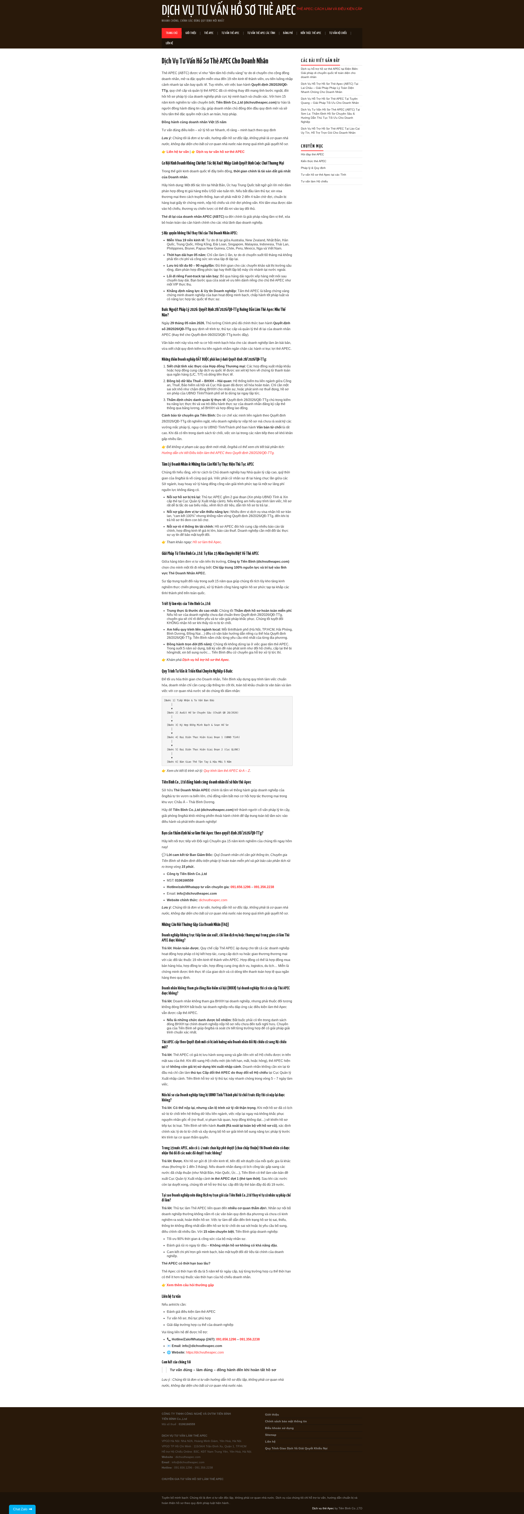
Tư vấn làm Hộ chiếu (314, 181)
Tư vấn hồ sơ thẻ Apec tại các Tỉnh (323, 174)
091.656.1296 (240, 887)
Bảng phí (288, 33)
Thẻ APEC (208, 33)
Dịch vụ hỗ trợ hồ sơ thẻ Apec (205, 660)
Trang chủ (171, 33)
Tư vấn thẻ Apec (230, 33)
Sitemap (270, 1434)
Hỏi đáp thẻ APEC (312, 154)
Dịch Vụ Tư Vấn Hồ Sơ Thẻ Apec (229, 11)
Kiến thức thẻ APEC (311, 33)
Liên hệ (169, 43)
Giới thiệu (190, 33)
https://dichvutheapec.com (205, 1352)
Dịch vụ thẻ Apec (323, 1508)
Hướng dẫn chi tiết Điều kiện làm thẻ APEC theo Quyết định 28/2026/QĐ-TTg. (218, 453)
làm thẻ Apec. (207, 542)
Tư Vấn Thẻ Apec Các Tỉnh (261, 33)
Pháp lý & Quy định (313, 167)
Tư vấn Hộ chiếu (338, 33)
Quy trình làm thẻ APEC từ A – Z (227, 770)
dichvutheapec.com (213, 900)
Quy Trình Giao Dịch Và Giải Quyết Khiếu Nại (296, 1448)
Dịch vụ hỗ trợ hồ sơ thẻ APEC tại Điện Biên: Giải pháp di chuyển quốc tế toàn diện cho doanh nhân (329, 73)
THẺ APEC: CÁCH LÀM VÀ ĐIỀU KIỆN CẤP (329, 9)
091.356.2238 (264, 887)
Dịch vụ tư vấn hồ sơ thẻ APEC (220, 152)
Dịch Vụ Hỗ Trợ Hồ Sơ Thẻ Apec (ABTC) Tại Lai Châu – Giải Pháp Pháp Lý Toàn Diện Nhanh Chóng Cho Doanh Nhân (329, 88)
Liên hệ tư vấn (178, 152)
